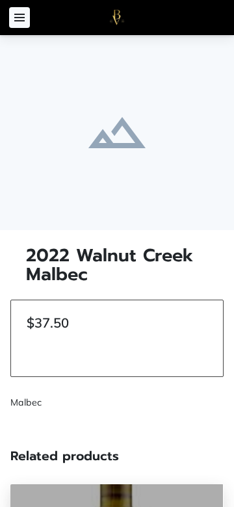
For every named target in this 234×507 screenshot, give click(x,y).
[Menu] (19, 17)
